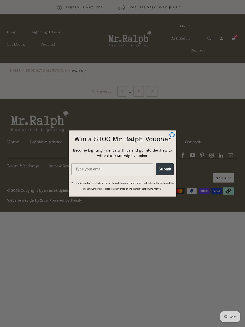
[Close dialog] (172, 134)
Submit (164, 169)
